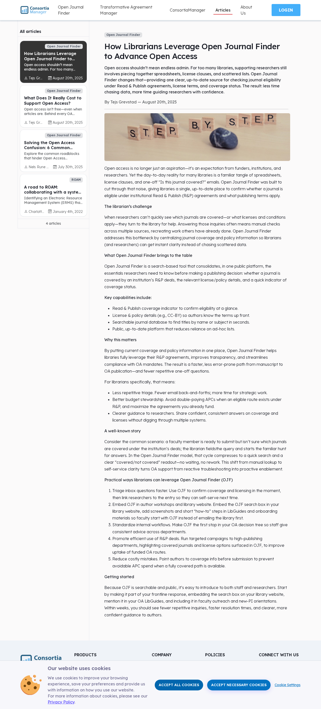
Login (286, 10)
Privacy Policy (61, 701)
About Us (246, 10)
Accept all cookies (179, 685)
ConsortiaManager (187, 10)
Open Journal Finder (71, 10)
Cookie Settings (287, 685)
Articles (222, 10)
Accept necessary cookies (239, 685)
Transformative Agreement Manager (126, 10)
